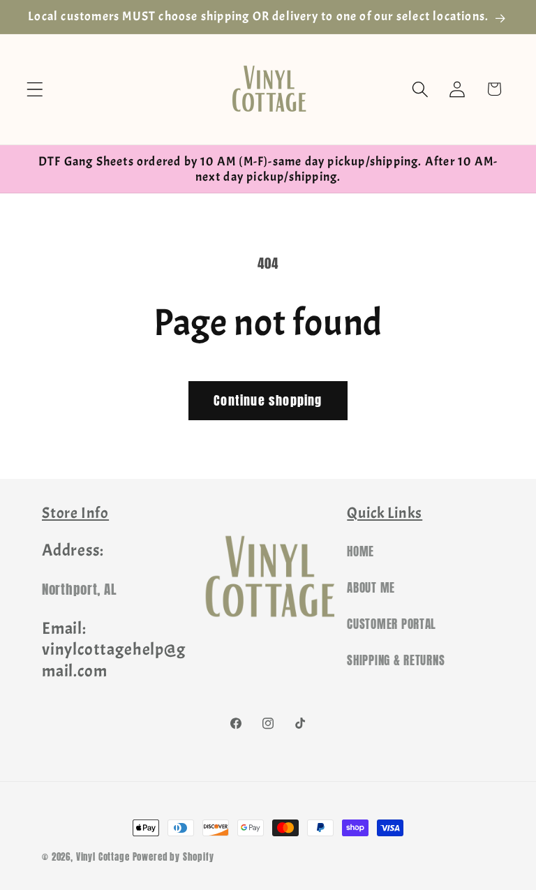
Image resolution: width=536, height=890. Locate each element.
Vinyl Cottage (103, 856)
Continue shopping (268, 400)
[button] (35, 89)
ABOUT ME (371, 588)
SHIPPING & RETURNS (396, 660)
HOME (360, 551)
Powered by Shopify (173, 856)
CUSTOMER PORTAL (391, 624)
